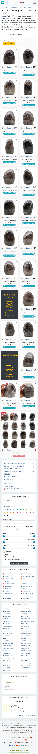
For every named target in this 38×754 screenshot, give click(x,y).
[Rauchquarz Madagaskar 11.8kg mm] (19, 430)
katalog (5, 7)
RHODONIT (8, 655)
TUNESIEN (8, 593)
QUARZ (7, 653)
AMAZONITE (26, 609)
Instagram (26, 730)
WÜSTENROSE (27, 667)
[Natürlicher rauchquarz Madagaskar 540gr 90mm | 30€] (9, 117)
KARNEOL (7, 641)
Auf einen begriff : (8, 519)
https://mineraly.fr (19, 734)
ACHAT (7, 609)
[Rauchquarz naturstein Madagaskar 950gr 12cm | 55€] (28, 329)
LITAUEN (26, 583)
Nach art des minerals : (9, 526)
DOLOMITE (8, 626)
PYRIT (6, 650)
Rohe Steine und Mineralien (14, 463)
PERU (25, 588)
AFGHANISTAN (9, 574)
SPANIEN (26, 579)
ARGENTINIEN (27, 574)
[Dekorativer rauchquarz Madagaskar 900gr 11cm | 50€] (28, 298)
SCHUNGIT (8, 660)
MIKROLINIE (26, 645)
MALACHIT (8, 645)
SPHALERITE (26, 663)
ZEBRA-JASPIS (9, 670)
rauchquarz (8, 67)
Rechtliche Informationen (18, 723)
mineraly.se (30, 742)
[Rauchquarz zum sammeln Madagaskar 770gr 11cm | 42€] (28, 237)
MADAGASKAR (28, 586)
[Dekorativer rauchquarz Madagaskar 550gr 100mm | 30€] (28, 57)
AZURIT (25, 616)
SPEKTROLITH (8, 663)
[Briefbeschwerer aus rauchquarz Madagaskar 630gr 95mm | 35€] (9, 177)
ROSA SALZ (26, 655)
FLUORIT (7, 631)
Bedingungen (6, 723)
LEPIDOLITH (26, 643)
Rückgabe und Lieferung (18, 725)
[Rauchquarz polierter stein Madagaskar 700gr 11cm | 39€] (9, 237)
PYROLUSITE (26, 650)
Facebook (18, 730)
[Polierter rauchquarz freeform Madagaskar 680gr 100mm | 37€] (9, 207)
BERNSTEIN (26, 618)
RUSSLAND (27, 591)
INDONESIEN (9, 583)
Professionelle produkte (14, 489)
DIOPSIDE (25, 623)
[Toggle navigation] (34, 3)
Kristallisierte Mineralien (14, 469)
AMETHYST (8, 611)
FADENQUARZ (9, 628)
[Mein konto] (15, 3)
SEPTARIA (25, 660)
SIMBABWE (26, 598)
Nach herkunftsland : (27, 526)
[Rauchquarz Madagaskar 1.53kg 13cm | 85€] (28, 390)
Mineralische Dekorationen (14, 466)
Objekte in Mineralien (12, 471)
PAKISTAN (8, 591)
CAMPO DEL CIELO (28, 621)
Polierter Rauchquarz (27, 7)
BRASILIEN (9, 576)
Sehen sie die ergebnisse (19, 563)
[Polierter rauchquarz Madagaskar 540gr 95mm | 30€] (9, 87)
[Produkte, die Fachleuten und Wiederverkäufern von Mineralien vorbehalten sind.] (35, 450)
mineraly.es (30, 739)
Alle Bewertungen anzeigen (26, 715)
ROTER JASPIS (27, 658)
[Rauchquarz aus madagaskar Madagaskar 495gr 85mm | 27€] (9, 57)
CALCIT (7, 621)
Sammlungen (14, 7)
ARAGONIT (8, 616)
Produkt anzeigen (9, 72)
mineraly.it (19, 739)
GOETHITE (8, 633)
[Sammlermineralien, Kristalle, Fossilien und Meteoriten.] (2, 3)
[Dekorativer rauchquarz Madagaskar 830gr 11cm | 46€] (28, 268)
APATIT (25, 614)
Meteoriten (8, 479)
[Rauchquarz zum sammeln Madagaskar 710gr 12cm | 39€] (28, 207)
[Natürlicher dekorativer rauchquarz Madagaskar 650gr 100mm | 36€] (28, 177)
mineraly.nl (9, 742)
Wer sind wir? (6, 725)
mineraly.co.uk (23, 737)
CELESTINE (8, 623)
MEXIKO (8, 588)
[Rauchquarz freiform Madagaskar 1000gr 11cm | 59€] (9, 390)
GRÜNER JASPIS (27, 633)
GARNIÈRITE (26, 631)
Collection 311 (8, 44)
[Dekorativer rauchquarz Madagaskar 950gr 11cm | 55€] (28, 359)
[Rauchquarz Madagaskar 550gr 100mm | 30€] (28, 87)
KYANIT (25, 641)
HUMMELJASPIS (27, 636)
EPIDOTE (25, 626)
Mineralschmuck (11, 476)
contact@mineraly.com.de (21, 732)
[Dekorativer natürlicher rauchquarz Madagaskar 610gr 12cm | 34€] (9, 146)
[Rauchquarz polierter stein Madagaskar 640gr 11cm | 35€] (28, 146)
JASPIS (25, 638)
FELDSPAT (26, 628)
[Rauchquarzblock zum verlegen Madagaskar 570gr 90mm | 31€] (28, 117)
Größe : (5, 545)
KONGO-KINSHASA (28, 576)
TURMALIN (26, 665)
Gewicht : (5, 539)
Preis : (4, 533)
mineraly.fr (12, 737)
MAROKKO (9, 586)
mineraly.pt (20, 742)
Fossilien (8, 474)
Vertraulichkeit (31, 723)
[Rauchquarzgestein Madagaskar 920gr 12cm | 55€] (9, 329)
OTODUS (25, 648)
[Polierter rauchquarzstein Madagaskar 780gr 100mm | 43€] (9, 268)
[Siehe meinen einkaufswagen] (18, 3)
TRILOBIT (7, 665)
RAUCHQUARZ (27, 653)
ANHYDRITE (8, 614)
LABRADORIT (9, 643)
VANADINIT (8, 667)
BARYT (7, 618)
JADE (6, 638)
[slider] (4, 536)
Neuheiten (7, 484)
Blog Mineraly (8, 730)
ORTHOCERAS (8, 648)
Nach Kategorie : (7, 500)
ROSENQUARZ (9, 658)
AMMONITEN (26, 611)
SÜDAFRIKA (8, 598)
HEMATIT (7, 636)
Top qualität (8, 486)
